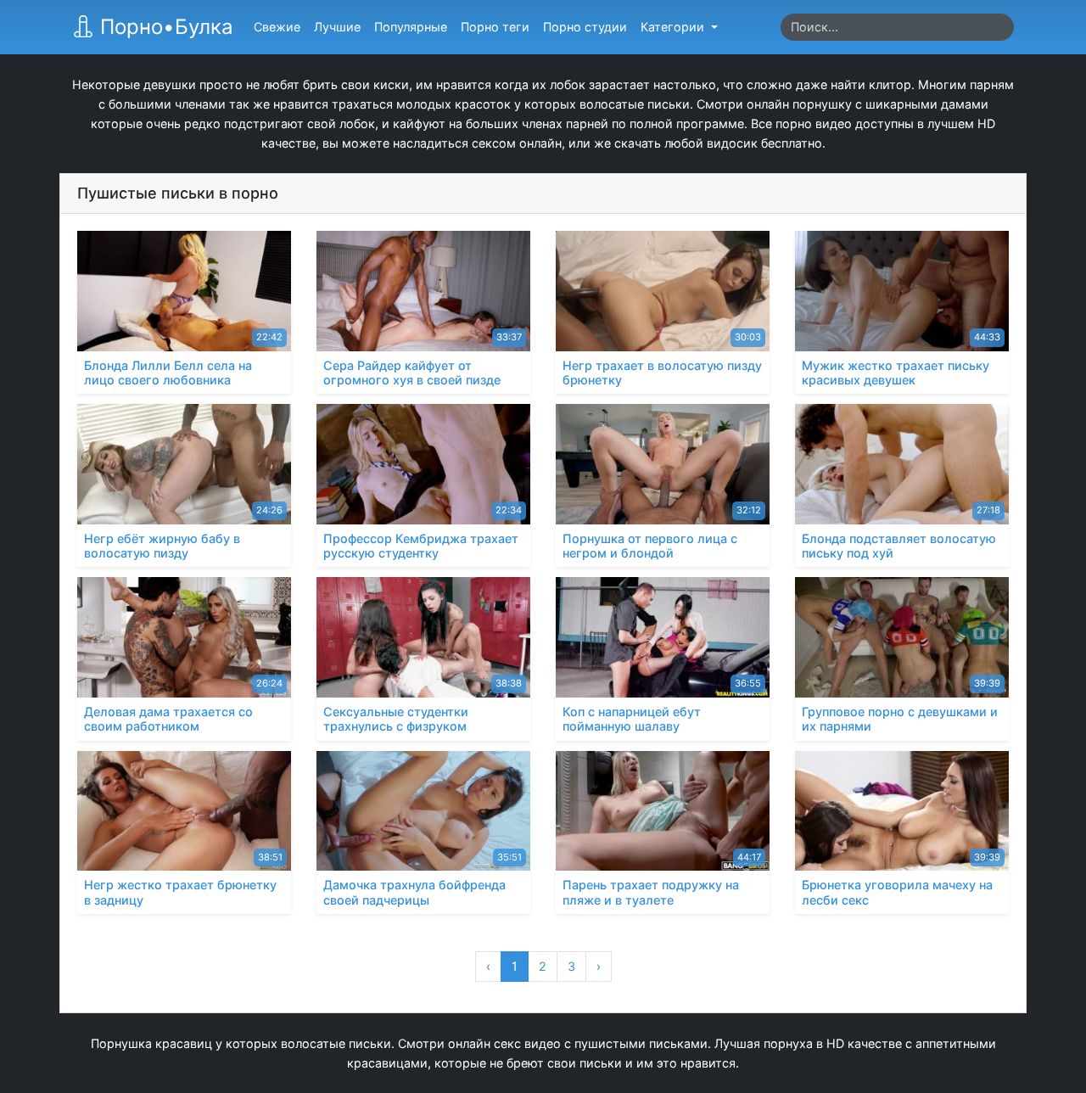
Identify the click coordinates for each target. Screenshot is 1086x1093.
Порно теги (495, 27)
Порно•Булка (163, 26)
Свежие (277, 27)
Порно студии (585, 27)
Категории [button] (674, 27)
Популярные (410, 27)
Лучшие (337, 27)
